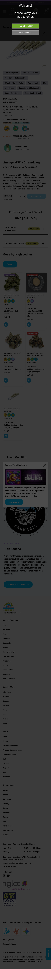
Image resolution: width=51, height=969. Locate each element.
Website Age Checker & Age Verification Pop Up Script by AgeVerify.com (48, 968)
